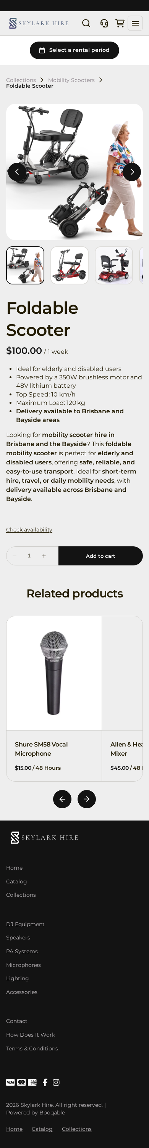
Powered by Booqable (35, 1112)
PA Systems (22, 951)
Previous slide (62, 799)
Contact (17, 1021)
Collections (21, 80)
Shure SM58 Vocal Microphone (41, 749)
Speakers (18, 937)
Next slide (87, 799)
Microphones (23, 965)
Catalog (16, 881)
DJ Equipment (25, 924)
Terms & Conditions (32, 1048)
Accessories (21, 992)
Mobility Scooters (71, 80)
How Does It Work (30, 1034)
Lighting (17, 978)
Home (14, 867)
